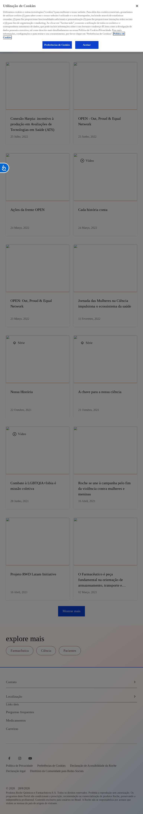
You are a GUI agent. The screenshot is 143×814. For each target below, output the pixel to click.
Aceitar (87, 44)
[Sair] (137, 6)
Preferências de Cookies (57, 44)
